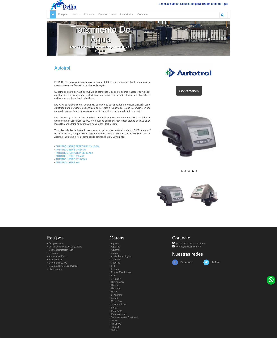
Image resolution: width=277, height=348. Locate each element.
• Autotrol (114, 253)
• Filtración (52, 253)
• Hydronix (115, 288)
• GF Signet (115, 278)
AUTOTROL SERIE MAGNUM (71, 149)
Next (227, 134)
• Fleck (113, 275)
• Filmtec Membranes (120, 272)
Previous (151, 134)
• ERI (112, 265)
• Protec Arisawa (118, 314)
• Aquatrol (115, 249)
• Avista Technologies (120, 256)
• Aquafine (115, 246)
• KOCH (113, 291)
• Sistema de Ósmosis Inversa (62, 265)
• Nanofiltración (55, 259)
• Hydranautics (117, 281)
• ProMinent (116, 310)
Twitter (215, 262)
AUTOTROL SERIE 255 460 (70, 156)
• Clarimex (115, 259)
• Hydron (114, 285)
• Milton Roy (116, 301)
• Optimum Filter (118, 304)
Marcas (75, 14)
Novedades (126, 14)
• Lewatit (114, 298)
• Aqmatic (114, 243)
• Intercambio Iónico (57, 256)
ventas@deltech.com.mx (188, 246)
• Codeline (115, 262)
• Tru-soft (114, 326)
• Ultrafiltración (54, 269)
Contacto (142, 14)
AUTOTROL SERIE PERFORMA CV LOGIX (77, 146)
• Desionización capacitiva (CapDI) (64, 246)
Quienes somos (107, 14)
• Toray (113, 320)
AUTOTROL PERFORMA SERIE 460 (74, 152)
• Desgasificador (55, 243)
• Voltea (113, 330)
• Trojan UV (115, 323)
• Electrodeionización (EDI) (60, 249)
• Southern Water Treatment (124, 317)
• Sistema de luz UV (57, 262)
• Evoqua (114, 269)
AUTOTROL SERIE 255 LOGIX (71, 159)
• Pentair (114, 307)
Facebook (186, 262)
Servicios (89, 14)
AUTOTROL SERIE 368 (68, 162)
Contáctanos (189, 90)
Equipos (62, 14)
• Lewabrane (116, 294)
